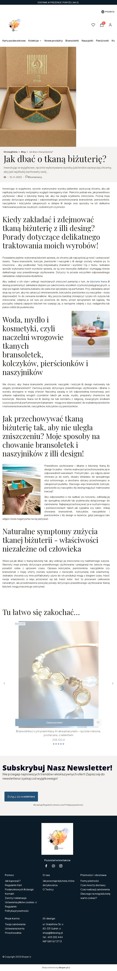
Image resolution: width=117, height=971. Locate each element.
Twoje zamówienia (15, 924)
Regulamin (11, 906)
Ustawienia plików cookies (20, 902)
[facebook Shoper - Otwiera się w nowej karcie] (46, 866)
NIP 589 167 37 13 (52, 941)
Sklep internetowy (55, 967)
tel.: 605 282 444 (53, 937)
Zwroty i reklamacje (16, 898)
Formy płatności (89, 880)
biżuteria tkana (98, 281)
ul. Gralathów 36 (52, 924)
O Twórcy (48, 889)
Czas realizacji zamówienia (95, 889)
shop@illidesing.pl (53, 932)
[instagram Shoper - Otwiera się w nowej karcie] (61, 866)
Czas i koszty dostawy (93, 885)
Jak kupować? (13, 880)
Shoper (25, 956)
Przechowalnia (13, 932)
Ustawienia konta (14, 928)
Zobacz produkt (54, 722)
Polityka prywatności (16, 910)
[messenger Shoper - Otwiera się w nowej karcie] (53, 866)
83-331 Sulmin (51, 928)
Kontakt (9, 893)
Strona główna (10, 152)
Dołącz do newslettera (21, 796)
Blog (23, 152)
